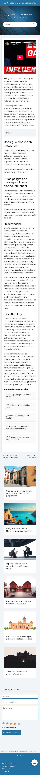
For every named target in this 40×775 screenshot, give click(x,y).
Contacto (5, 771)
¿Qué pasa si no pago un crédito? (31, 456)
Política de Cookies (8, 766)
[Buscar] (33, 24)
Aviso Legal (6, 769)
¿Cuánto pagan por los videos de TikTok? (10, 456)
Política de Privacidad (9, 764)
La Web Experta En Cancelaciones (20, 3)
